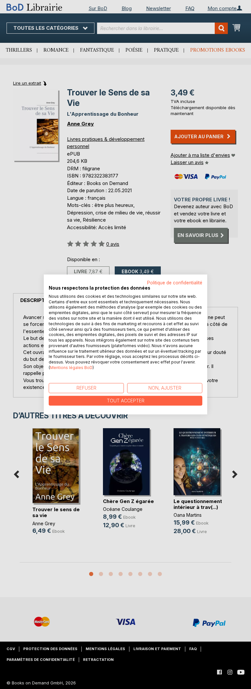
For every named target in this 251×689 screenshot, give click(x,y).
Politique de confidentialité (174, 282)
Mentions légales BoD (71, 367)
